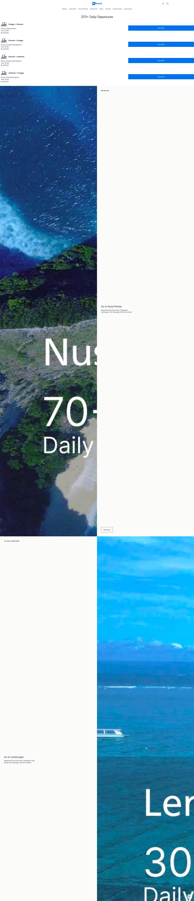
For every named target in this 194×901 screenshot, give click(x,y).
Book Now (161, 28)
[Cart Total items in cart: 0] (167, 3)
